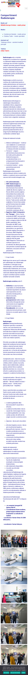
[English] (2, 2)
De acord (6, 672)
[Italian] (6, 2)
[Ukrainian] (10, 2)
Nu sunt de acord (15, 672)
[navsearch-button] (0, 11)
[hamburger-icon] (26, 8)
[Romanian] (8, 2)
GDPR (23, 672)
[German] (4, 2)
